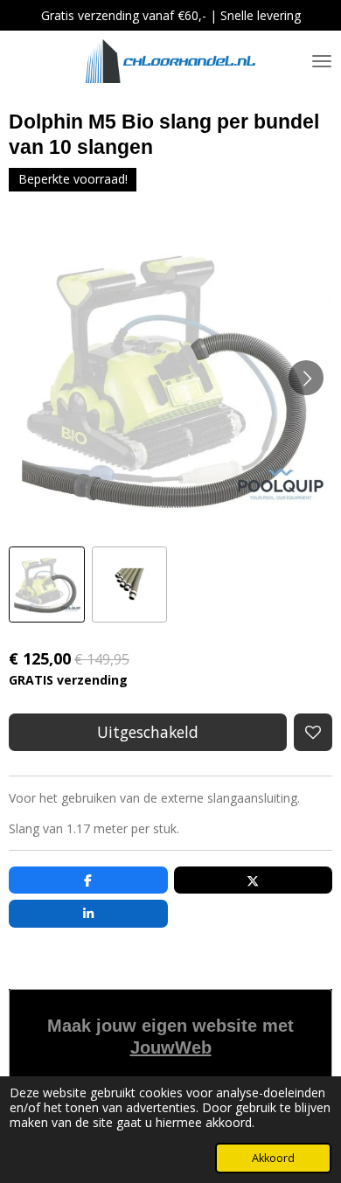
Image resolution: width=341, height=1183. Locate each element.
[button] (47, 584)
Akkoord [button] (273, 1158)
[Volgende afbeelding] (306, 377)
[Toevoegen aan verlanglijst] (313, 732)
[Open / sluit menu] (322, 61)
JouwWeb (171, 1047)
